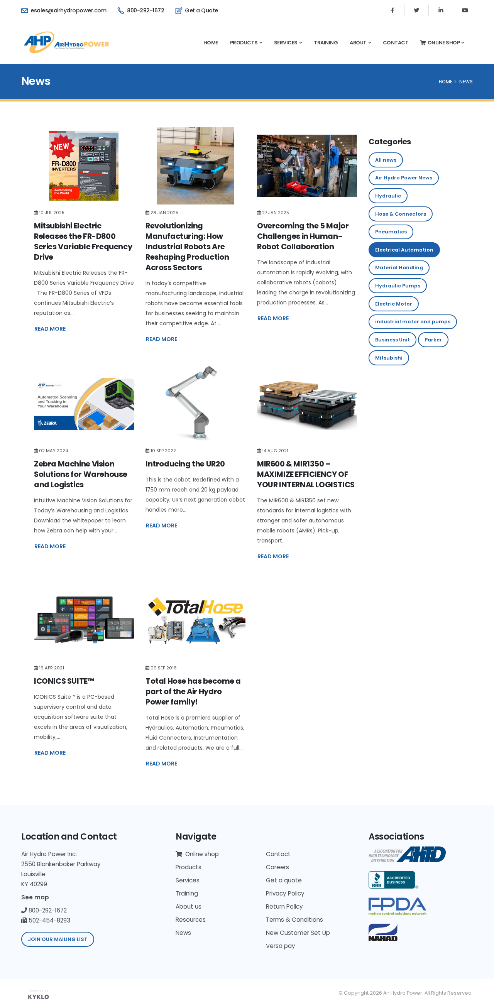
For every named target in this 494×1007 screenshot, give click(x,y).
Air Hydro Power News (403, 177)
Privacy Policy (285, 893)
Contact (396, 42)
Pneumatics (391, 231)
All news (385, 160)
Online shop (444, 42)
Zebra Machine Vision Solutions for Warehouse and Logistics (80, 474)
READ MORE (50, 329)
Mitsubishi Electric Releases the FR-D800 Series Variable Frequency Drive (83, 241)
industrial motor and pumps (412, 321)
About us (188, 906)
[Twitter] (416, 10)
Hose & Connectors (400, 214)
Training (326, 42)
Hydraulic (388, 196)
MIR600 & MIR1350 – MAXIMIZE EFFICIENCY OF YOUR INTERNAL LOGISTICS (306, 474)
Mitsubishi (389, 358)
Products (244, 42)
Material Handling (399, 267)
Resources (191, 920)
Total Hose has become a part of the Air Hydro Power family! (193, 691)
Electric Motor (393, 304)
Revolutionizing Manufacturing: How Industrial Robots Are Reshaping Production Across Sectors (187, 246)
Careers (277, 867)
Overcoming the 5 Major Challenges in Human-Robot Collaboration (303, 236)
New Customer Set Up (298, 933)
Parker (433, 339)
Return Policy (284, 906)
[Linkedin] (440, 10)
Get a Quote (201, 10)
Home (210, 42)
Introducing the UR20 (185, 463)
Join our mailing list (58, 939)
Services (286, 42)
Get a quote (284, 880)
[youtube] (465, 10)
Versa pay (280, 946)
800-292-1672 (145, 10)
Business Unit (392, 339)
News (466, 81)
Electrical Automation (404, 250)
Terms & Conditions (294, 920)
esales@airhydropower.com (67, 10)
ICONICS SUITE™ (64, 681)
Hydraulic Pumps (397, 285)
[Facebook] (392, 10)
